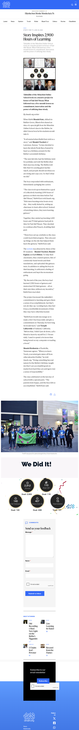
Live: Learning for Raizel (50, 626)
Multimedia (26, 729)
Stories (63, 22)
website (30, 248)
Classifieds (72, 22)
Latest (5, 22)
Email (27, 571)
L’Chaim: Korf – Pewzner (32, 650)
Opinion (20, 22)
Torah (29, 22)
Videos (55, 22)
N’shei (36, 22)
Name (27, 561)
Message (28, 532)
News (12, 22)
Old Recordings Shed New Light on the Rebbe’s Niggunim (33, 631)
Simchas (31, 644)
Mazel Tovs (45, 22)
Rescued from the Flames (49, 650)
